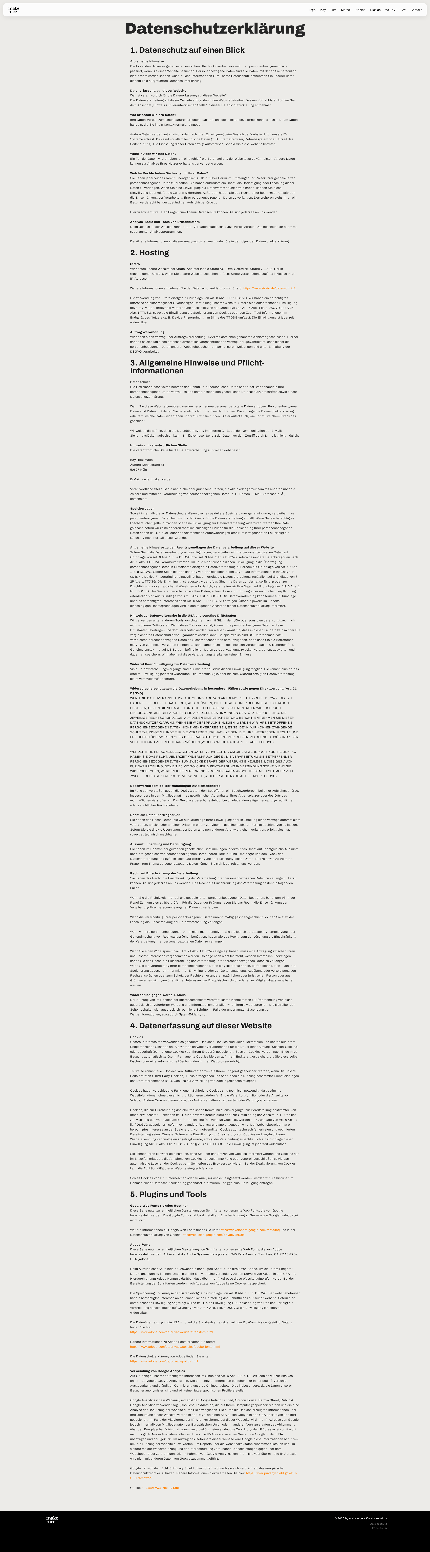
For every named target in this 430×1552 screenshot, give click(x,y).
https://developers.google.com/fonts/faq (250, 1230)
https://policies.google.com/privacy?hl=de (214, 1235)
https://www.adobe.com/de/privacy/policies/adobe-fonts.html (175, 1346)
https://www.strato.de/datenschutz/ (269, 288)
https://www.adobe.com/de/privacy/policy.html (164, 1361)
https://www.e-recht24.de (160, 1487)
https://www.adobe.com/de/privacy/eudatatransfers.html (171, 1332)
